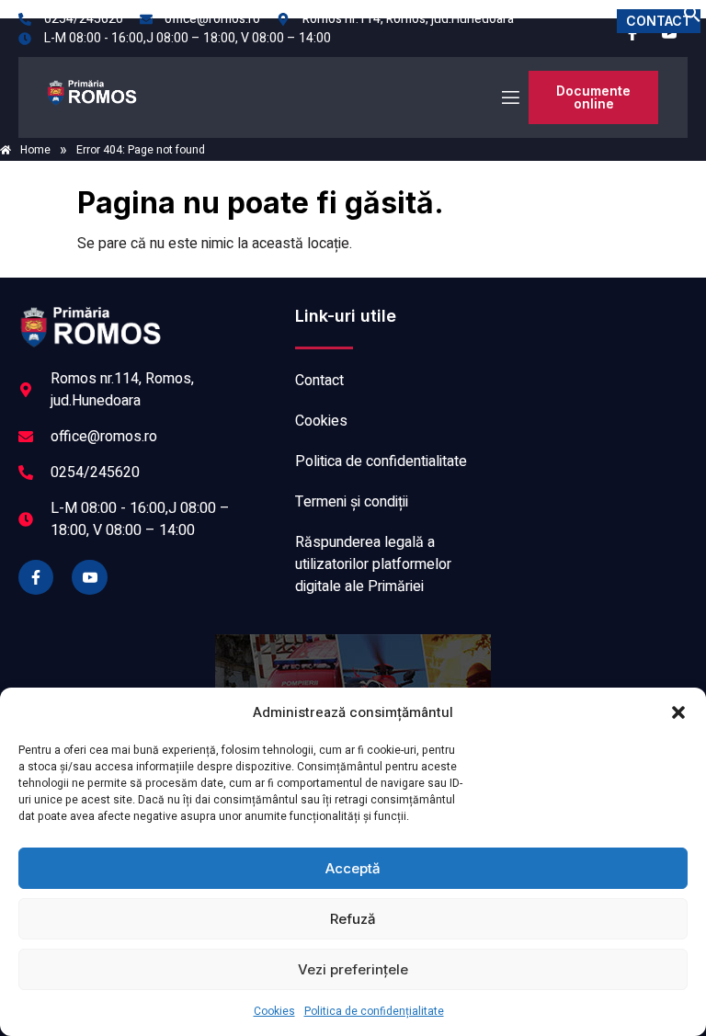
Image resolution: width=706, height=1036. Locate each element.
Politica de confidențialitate (374, 1011)
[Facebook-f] (35, 577)
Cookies (274, 1011)
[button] (678, 712)
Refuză (353, 919)
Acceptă (353, 868)
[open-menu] (509, 97)
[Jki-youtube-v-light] (89, 577)
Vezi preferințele (353, 969)
